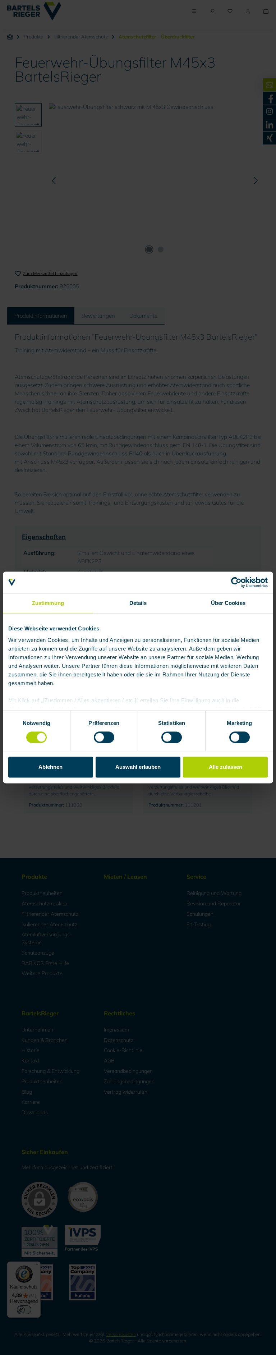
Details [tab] (138, 603)
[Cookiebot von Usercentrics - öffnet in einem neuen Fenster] (236, 582)
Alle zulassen (225, 767)
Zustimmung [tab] (48, 603)
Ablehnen (50, 767)
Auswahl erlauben (138, 767)
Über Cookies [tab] (228, 603)
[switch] (104, 737)
